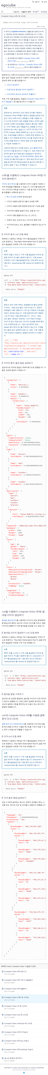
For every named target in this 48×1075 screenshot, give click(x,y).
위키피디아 (8, 151)
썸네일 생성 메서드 (9, 620)
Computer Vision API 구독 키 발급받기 (18, 980)
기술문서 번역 (26, 12)
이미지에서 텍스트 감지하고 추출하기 (21, 94)
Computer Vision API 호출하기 (15, 988)
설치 (42, 159)
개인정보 (44, 12)
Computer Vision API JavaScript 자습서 (18, 1049)
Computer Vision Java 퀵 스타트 (16, 1014)
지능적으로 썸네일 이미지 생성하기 (20, 89)
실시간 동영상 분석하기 (13, 1058)
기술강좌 (16, 12)
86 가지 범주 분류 (14, 197)
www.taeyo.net (19, 67)
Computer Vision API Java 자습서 (16, 1041)
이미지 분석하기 (13, 85)
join (45, 2)
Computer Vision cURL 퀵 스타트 (16, 997)
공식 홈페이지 (35, 148)
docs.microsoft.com (23, 61)
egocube (8, 4)
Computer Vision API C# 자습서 (16, 1032)
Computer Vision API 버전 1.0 (15, 971)
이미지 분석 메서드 (9, 184)
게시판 (35, 12)
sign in (37, 2)
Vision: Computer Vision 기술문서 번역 (21, 966)
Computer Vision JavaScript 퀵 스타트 (18, 1023)
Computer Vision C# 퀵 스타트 (15, 1006)
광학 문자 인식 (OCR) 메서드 (13, 724)
